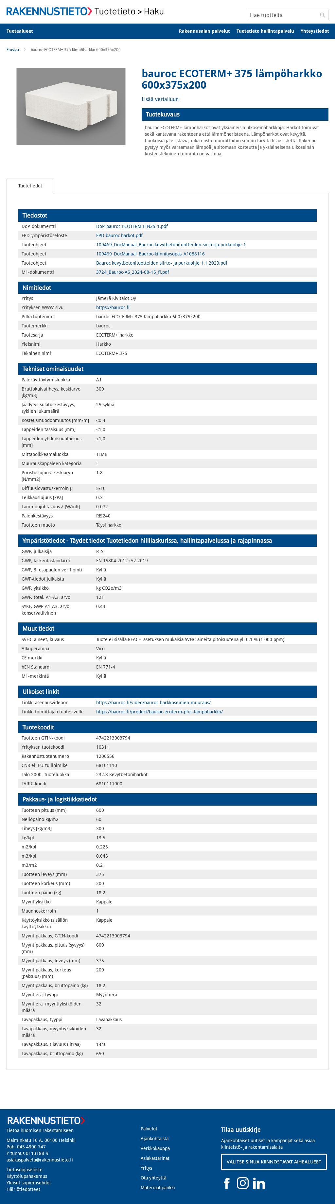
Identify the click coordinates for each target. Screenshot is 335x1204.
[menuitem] (24, 31)
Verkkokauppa (155, 1148)
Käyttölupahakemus (27, 1176)
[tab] (235, 114)
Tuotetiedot (30, 185)
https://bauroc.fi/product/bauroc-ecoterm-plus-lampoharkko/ (159, 711)
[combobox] (287, 15)
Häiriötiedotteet (23, 1189)
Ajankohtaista (154, 1138)
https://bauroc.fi (113, 307)
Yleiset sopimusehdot (29, 1182)
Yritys (146, 1168)
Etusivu (13, 49)
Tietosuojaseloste (25, 1169)
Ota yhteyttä (153, 1177)
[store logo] (87, 11)
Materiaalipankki (158, 1187)
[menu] (167, 31)
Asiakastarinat (155, 1158)
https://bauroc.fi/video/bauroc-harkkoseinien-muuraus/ (153, 702)
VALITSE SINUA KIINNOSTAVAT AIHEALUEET (274, 1162)
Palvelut (149, 1128)
